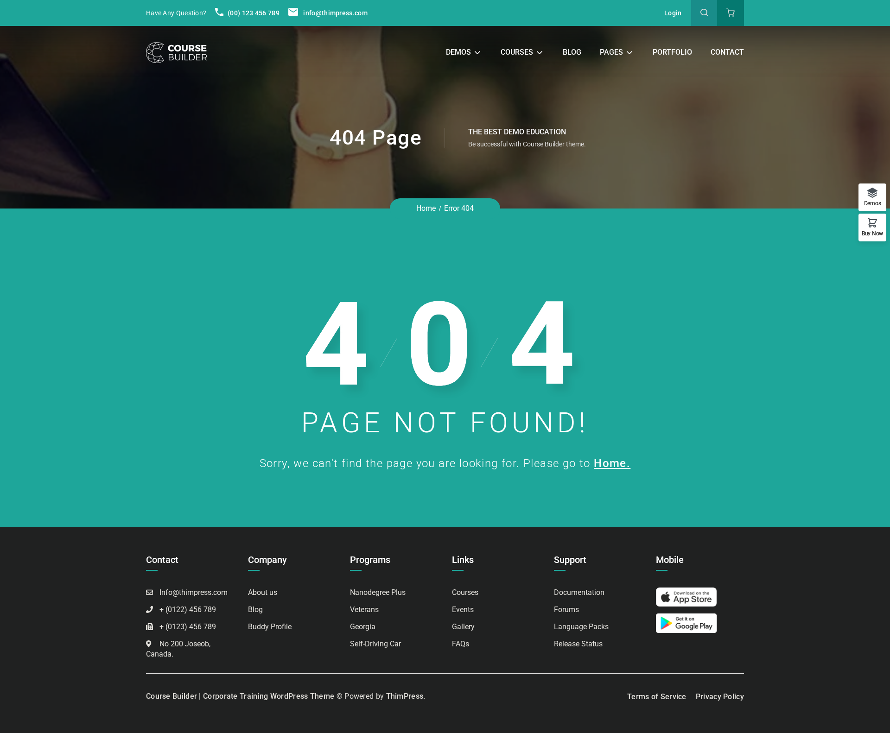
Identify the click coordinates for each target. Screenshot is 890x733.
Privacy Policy (720, 696)
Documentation (579, 592)
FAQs (460, 643)
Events (463, 609)
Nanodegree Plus (378, 592)
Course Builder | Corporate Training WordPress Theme (240, 696)
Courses (517, 52)
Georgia (362, 626)
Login (673, 13)
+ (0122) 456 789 (187, 609)
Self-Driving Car (375, 643)
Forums (566, 609)
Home (426, 208)
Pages (611, 52)
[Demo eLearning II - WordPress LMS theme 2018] (176, 52)
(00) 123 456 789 (252, 13)
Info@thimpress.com (193, 592)
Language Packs (581, 626)
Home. (612, 463)
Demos (458, 52)
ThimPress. (406, 696)
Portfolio (672, 52)
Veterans (364, 609)
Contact (727, 52)
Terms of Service (657, 696)
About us (262, 592)
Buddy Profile (270, 626)
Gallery (463, 626)
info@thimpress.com (335, 13)
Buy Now (872, 233)
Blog (572, 52)
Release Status (578, 643)
